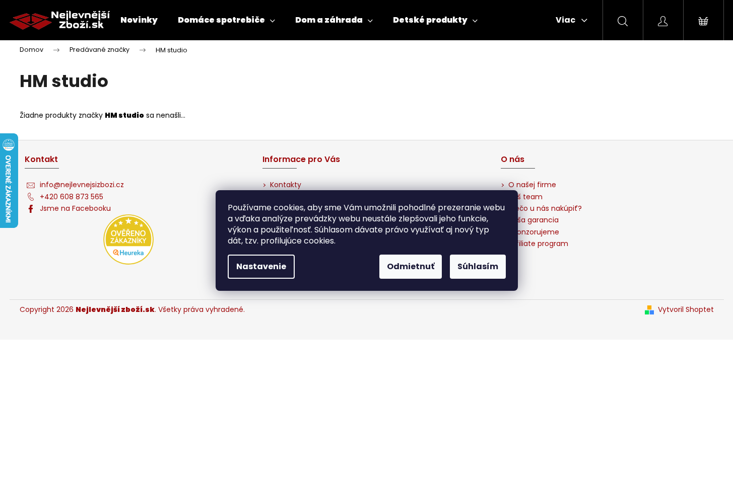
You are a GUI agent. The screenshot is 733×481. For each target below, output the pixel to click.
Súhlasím (477, 266)
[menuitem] (139, 20)
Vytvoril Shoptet (686, 309)
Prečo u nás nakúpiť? (545, 208)
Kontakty (285, 185)
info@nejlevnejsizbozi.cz (82, 185)
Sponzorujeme (533, 232)
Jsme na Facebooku (75, 208)
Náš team (525, 197)
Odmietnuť (410, 266)
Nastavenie (261, 266)
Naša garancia (533, 220)
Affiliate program (538, 244)
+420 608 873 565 (71, 197)
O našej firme (532, 185)
